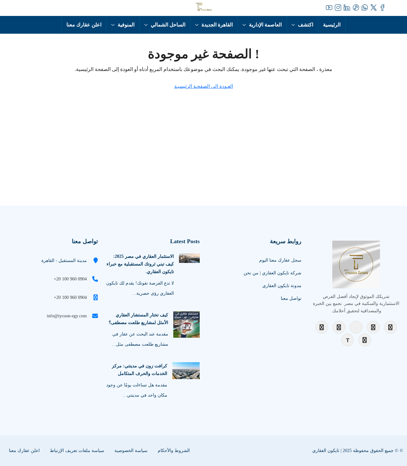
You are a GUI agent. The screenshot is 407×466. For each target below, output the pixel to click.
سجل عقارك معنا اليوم (280, 260)
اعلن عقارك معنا (83, 24)
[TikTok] (347, 340)
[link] (189, 257)
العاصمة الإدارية (265, 24)
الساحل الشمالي (168, 24)
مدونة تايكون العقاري (281, 285)
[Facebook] (321, 327)
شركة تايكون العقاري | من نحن (272, 273)
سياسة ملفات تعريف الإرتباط (77, 450)
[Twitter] (390, 327)
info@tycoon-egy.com (67, 316)
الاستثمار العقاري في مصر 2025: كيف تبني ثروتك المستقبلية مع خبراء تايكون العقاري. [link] (140, 264)
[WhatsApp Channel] (364, 340)
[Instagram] (339, 327)
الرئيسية (332, 24)
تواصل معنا (291, 298)
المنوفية (126, 24)
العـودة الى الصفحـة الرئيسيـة (203, 86)
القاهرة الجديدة (217, 24)
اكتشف (305, 24)
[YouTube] (356, 327)
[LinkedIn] (373, 327)
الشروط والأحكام (174, 450)
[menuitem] (31, 8)
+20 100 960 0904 (70, 279)
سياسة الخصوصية (131, 450)
